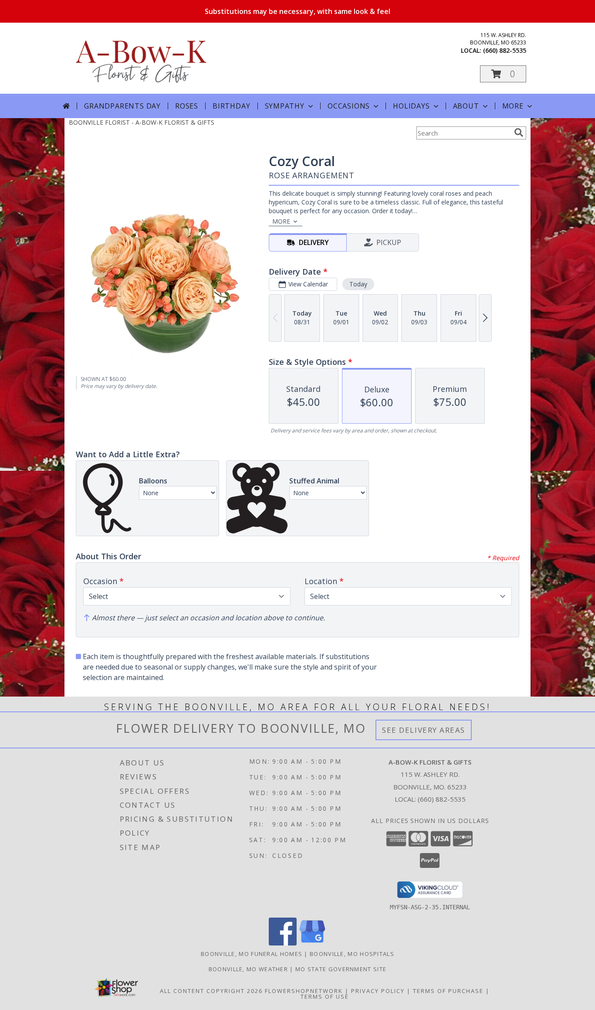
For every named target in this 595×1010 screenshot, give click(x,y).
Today (358, 284)
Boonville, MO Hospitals (352, 954)
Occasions (349, 106)
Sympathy (284, 106)
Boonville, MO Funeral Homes (251, 954)
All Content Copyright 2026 (211, 991)
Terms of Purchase (448, 991)
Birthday (231, 106)
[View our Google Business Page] (312, 943)
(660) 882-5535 (504, 50)
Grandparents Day (122, 106)
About (466, 106)
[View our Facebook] (283, 943)
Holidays (411, 106)
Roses (186, 106)
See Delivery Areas (423, 730)
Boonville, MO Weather (248, 969)
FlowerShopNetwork (304, 991)
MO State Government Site (340, 969)
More (513, 106)
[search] (519, 132)
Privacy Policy (378, 991)
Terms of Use (325, 996)
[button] (503, 73)
